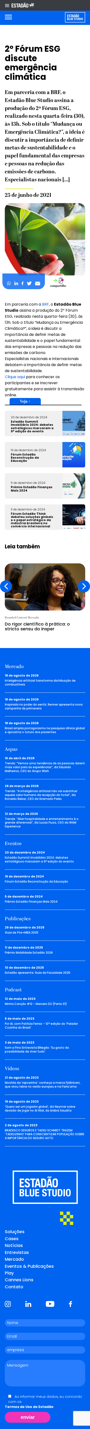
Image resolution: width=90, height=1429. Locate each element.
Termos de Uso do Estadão (29, 1406)
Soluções (14, 1232)
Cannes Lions (19, 1280)
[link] (45, 304)
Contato (14, 1287)
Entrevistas (17, 1252)
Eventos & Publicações (29, 1266)
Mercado (14, 1259)
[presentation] (6, 586)
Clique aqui (15, 377)
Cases (11, 1239)
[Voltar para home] (75, 17)
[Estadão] (23, 5)
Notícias (14, 1245)
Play (9, 1273)
